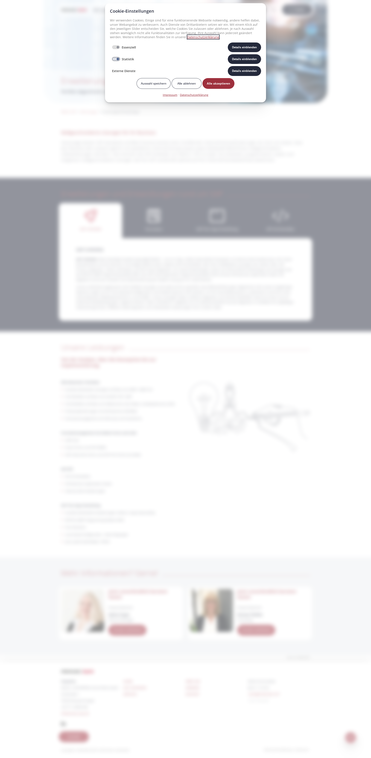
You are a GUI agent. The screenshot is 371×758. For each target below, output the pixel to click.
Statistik (128, 59)
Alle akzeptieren (218, 83)
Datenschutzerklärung (203, 37)
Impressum (170, 95)
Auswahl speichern (153, 83)
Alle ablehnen (186, 83)
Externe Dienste (123, 71)
